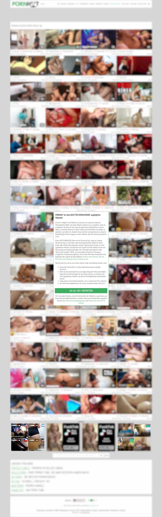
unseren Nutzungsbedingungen (75, 300)
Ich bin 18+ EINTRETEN (81, 290)
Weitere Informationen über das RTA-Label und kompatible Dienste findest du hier (79, 258)
